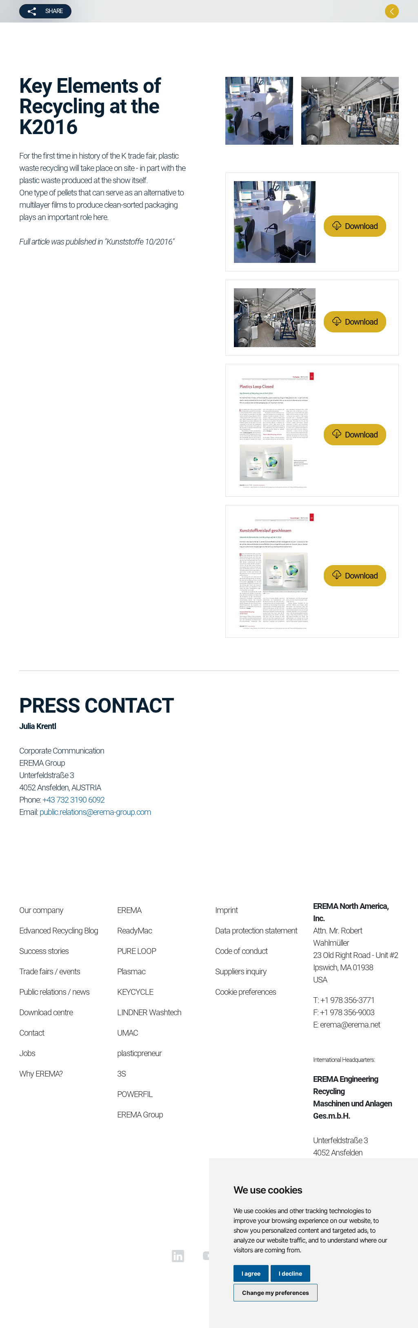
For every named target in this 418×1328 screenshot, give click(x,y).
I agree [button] (251, 1273)
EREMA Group (140, 1114)
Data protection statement (256, 930)
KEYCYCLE (135, 992)
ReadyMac (134, 930)
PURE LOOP (136, 951)
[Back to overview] (392, 11)
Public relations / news (54, 992)
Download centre (46, 1012)
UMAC (127, 1033)
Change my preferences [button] (275, 1292)
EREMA (129, 910)
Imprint (226, 910)
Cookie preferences (245, 992)
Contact (31, 1033)
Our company (41, 910)
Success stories (44, 951)
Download (361, 226)
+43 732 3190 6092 (73, 800)
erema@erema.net (350, 1025)
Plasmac (131, 971)
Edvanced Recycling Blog (58, 930)
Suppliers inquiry (241, 971)
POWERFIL (135, 1094)
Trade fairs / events (49, 971)
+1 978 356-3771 (347, 1000)
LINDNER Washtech (149, 1012)
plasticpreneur (139, 1053)
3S (121, 1074)
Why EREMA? (40, 1074)
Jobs (27, 1053)
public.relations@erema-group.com (95, 812)
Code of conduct (241, 951)
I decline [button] (290, 1273)
